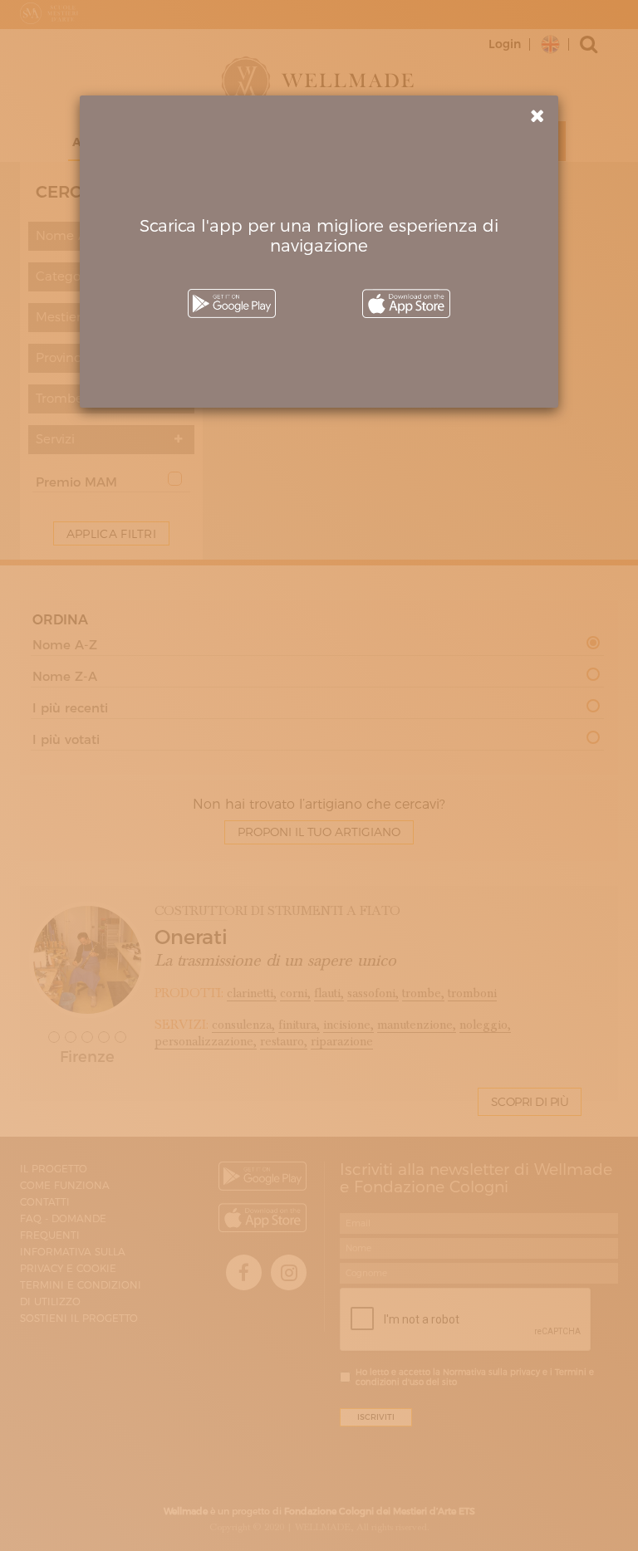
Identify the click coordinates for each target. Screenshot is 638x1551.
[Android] (232, 303)
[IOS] (406, 303)
